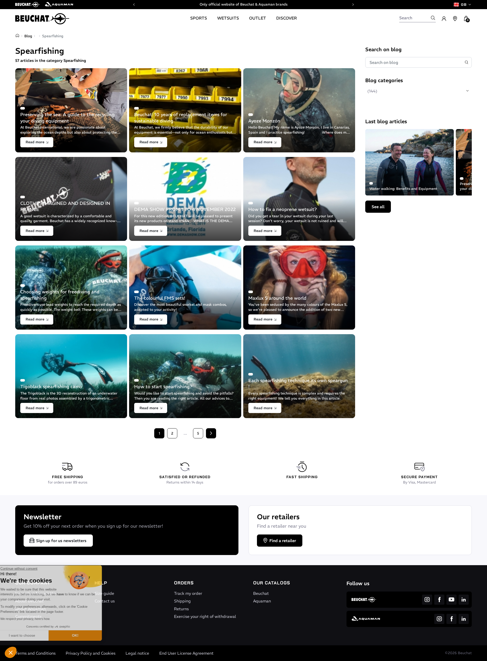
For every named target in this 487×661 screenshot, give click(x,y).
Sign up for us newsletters (61, 540)
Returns (181, 608)
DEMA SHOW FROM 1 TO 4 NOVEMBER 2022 (185, 209)
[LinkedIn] (464, 600)
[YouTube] (451, 600)
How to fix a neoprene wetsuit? (282, 209)
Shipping (182, 600)
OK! (85, 635)
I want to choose (32, 635)
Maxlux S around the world (277, 298)
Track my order (188, 593)
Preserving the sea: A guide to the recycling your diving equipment (67, 117)
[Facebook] (439, 600)
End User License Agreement (186, 653)
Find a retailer (282, 540)
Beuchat (261, 593)
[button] (11, 652)
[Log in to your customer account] (443, 18)
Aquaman (262, 600)
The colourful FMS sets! (159, 298)
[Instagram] (427, 600)
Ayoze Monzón (264, 121)
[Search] (433, 17)
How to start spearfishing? (163, 386)
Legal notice (137, 653)
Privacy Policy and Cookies (90, 653)
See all (378, 206)
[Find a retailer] (455, 18)
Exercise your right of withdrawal (205, 616)
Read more (35, 142)
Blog (28, 36)
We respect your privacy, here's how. (35, 619)
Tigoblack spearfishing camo (51, 386)
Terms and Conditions (35, 653)
